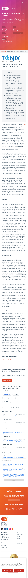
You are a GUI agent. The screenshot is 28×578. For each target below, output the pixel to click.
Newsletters (19, 540)
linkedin (7, 529)
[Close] (24, 560)
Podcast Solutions (5, 541)
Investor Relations (5, 539)
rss (12, 529)
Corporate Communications (5, 537)
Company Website (7, 359)
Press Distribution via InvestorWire (6, 543)
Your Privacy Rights (13, 573)
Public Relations (4, 545)
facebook (5, 529)
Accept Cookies (7, 570)
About (18, 532)
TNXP (4, 30)
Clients (5, 51)
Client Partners (20, 534)
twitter (2, 529)
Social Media (4, 547)
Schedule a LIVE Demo (14, 500)
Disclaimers (19, 543)
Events (18, 538)
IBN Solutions (4, 532)
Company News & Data (8, 362)
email (18, 506)
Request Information (7, 380)
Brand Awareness (5, 534)
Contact (18, 542)
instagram (10, 529)
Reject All (19, 570)
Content (18, 536)
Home (2, 51)
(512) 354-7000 (14, 508)
